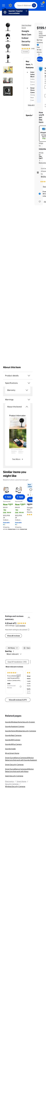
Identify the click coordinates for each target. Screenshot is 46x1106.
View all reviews (13, 636)
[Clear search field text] (30, 5)
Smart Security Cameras (14, 764)
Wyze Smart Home (12, 753)
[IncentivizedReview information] (21, 687)
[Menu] (4, 5)
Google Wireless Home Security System (20, 722)
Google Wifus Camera (13, 744)
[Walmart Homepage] (10, 5)
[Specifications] (28, 383)
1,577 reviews (20, 625)
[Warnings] (28, 400)
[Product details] (28, 376)
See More (16, 459)
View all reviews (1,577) (18, 700)
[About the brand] (26, 407)
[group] (32, 48)
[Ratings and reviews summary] (28, 616)
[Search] (34, 5)
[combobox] (25, 5)
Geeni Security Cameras (14, 776)
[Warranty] (26, 390)
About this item (12, 367)
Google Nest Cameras (13, 735)
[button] (27, 64)
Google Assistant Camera (14, 726)
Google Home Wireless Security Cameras (20, 731)
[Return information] (38, 55)
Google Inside (10, 749)
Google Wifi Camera (12, 740)
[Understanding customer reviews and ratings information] (28, 630)
